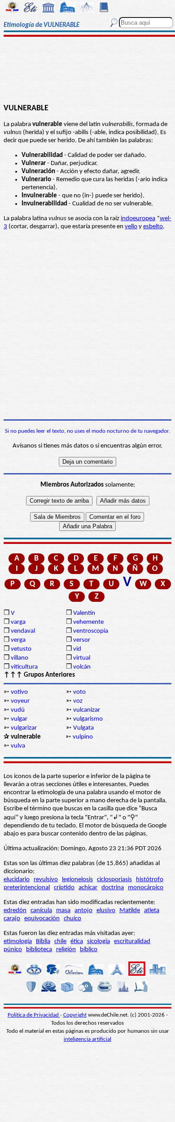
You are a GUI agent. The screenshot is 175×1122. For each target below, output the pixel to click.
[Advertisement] (87, 70)
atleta (151, 910)
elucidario (17, 879)
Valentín (84, 613)
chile (60, 941)
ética (76, 941)
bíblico (88, 949)
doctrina (112, 887)
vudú (18, 710)
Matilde (129, 910)
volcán (82, 667)
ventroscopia (90, 631)
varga (18, 622)
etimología (18, 941)
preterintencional (27, 887)
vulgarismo (88, 719)
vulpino (83, 737)
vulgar (19, 719)
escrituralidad (132, 941)
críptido (64, 887)
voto (79, 692)
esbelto (153, 226)
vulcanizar (86, 710)
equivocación (42, 918)
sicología (98, 941)
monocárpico (145, 887)
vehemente (88, 622)
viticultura (24, 667)
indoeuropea (138, 218)
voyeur (20, 701)
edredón (15, 910)
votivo (19, 692)
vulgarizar (24, 728)
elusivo (105, 910)
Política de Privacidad (34, 1015)
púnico (13, 949)
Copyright (75, 1015)
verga (18, 640)
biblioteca (39, 949)
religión (66, 949)
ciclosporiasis (114, 879)
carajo (12, 918)
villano (19, 658)
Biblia (43, 941)
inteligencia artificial (87, 1039)
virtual (81, 658)
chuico (72, 918)
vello (131, 226)
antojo (83, 910)
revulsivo (46, 879)
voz (78, 701)
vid (77, 649)
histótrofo (149, 879)
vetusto (21, 649)
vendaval (23, 631)
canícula (41, 910)
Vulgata (83, 728)
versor (81, 640)
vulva (18, 746)
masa (63, 910)
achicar (88, 887)
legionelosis (77, 879)
